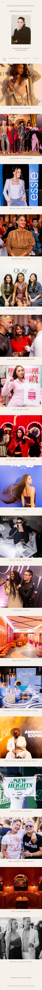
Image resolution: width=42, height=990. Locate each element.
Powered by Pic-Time (12, 986)
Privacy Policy (31, 986)
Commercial (14, 58)
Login (3, 66)
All (4, 58)
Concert (27, 58)
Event (36, 58)
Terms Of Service (23, 986)
